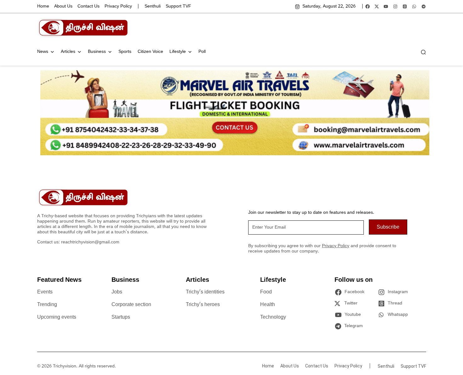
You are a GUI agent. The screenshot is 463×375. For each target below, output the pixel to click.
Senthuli (153, 6)
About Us (63, 6)
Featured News (59, 280)
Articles (68, 51)
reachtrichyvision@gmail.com (90, 242)
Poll (202, 51)
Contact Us (88, 6)
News (42, 51)
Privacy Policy (118, 6)
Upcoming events (56, 317)
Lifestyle (177, 51)
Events (45, 292)
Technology (273, 317)
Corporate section (131, 305)
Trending (47, 305)
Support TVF (178, 6)
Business (97, 51)
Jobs (116, 292)
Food (266, 292)
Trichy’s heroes (203, 305)
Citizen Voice (150, 51)
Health (267, 305)
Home (43, 6)
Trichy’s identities (205, 292)
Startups (120, 317)
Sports (124, 51)
